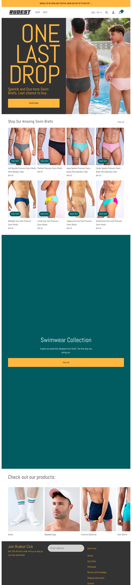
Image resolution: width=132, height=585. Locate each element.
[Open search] (106, 12)
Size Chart (91, 561)
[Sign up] (79, 548)
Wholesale (91, 566)
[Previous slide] (10, 146)
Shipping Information (95, 577)
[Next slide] (33, 146)
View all (121, 121)
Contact (90, 583)
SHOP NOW (33, 103)
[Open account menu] (113, 12)
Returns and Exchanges (97, 572)
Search (90, 555)
